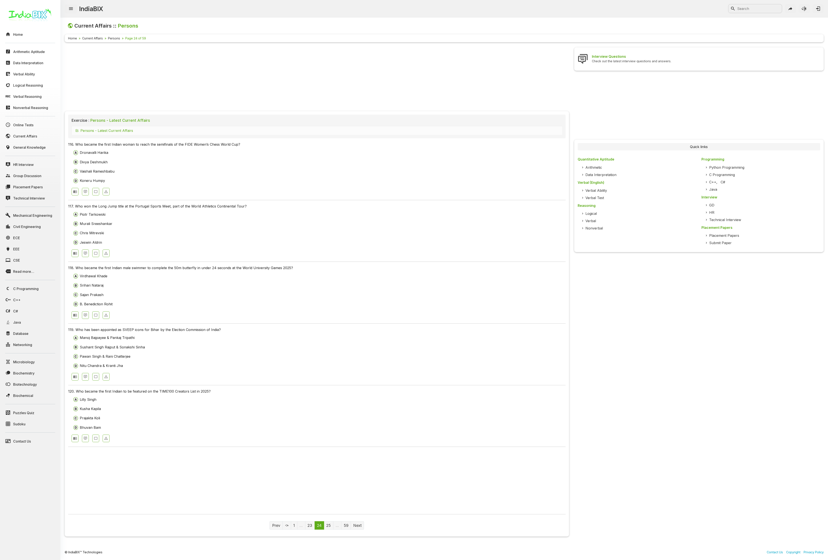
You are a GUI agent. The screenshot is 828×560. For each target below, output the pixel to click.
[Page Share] (790, 8)
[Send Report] (106, 191)
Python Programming (726, 167)
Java (713, 189)
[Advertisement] (194, 77)
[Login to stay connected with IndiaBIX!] (818, 8)
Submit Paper (720, 243)
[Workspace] (95, 191)
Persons (114, 38)
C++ (712, 182)
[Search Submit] (732, 8)
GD (711, 205)
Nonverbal (594, 228)
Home (72, 38)
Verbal (590, 221)
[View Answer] (75, 191)
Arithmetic (593, 167)
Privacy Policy (814, 552)
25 (328, 525)
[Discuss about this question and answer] (85, 191)
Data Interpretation (600, 175)
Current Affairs (92, 38)
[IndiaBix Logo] (30, 17)
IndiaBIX (91, 8)
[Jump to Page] (286, 525)
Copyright (793, 552)
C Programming (722, 175)
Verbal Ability (596, 190)
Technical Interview (725, 220)
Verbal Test (594, 198)
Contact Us (775, 552)
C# (723, 182)
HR (711, 212)
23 (309, 525)
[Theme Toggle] (804, 8)
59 (346, 525)
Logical (591, 213)
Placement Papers (724, 235)
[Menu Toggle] (71, 8)
